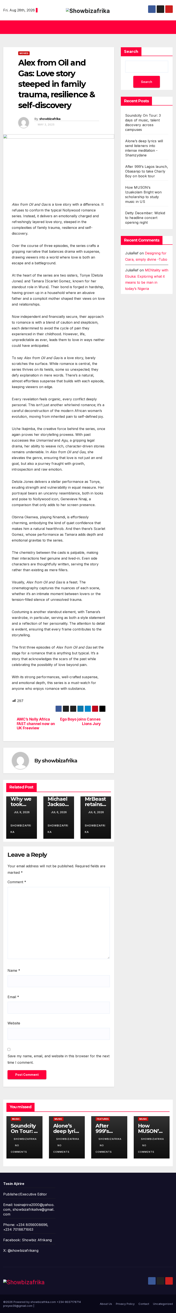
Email (13, 997)
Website (14, 1023)
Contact (143, 1303)
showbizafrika (50, 119)
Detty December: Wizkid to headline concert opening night (145, 218)
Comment (17, 882)
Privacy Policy (125, 1303)
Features (103, 1119)
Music (16, 1119)
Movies (24, 53)
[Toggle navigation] (169, 27)
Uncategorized (163, 1303)
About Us (106, 1303)
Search (131, 51)
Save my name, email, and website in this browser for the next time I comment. (58, 1059)
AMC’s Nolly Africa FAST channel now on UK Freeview (36, 723)
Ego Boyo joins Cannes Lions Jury (80, 721)
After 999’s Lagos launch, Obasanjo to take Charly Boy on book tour (146, 171)
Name (14, 970)
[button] (86, 27)
